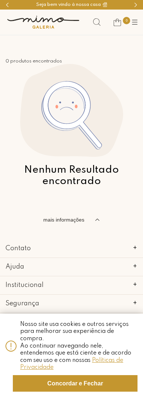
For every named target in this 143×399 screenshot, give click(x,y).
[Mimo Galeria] (43, 22)
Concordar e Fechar (75, 383)
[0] (117, 22)
